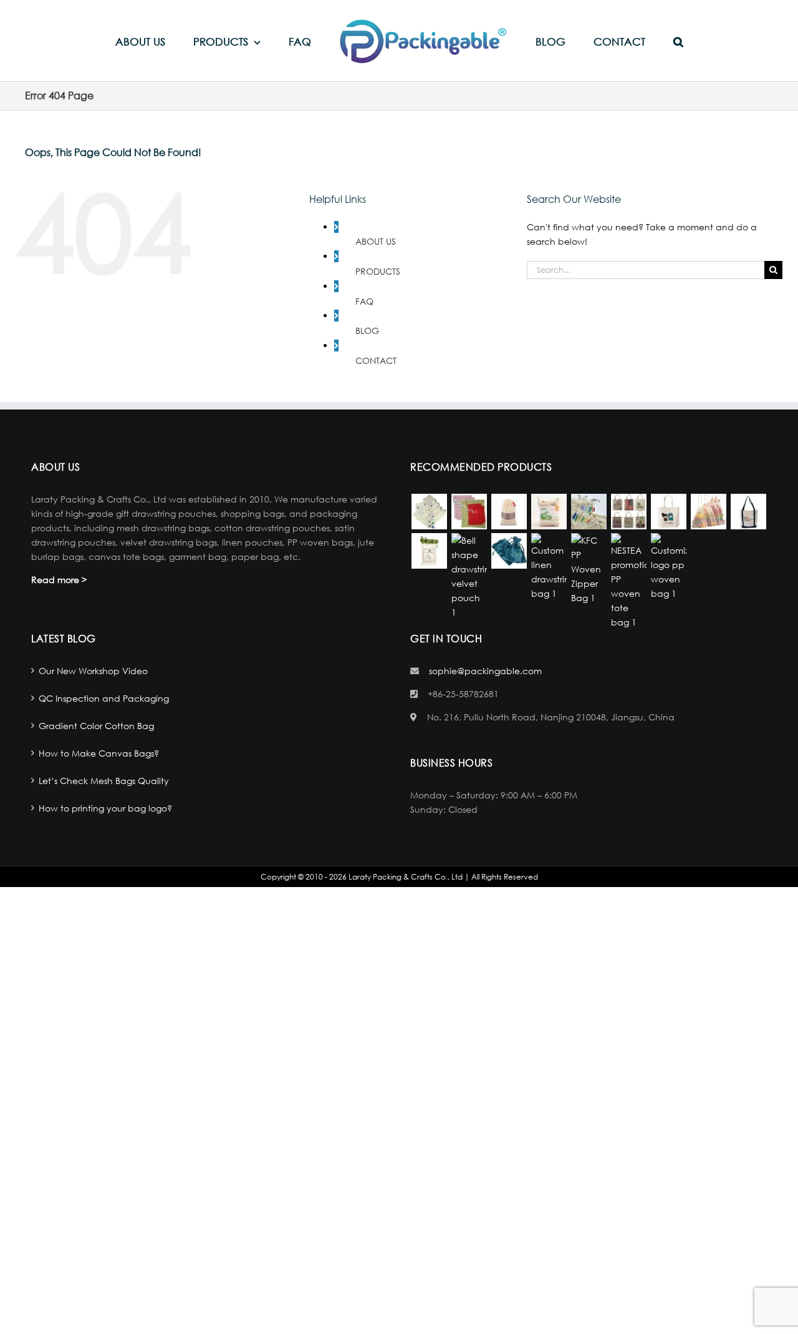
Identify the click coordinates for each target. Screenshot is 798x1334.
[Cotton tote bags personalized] (668, 511)
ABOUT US (375, 241)
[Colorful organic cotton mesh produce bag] (469, 511)
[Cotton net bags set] (708, 511)
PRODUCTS (377, 271)
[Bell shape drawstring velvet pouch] (469, 576)
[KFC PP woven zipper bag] (588, 569)
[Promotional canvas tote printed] (628, 511)
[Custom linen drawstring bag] (548, 566)
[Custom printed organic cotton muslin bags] (429, 551)
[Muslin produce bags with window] (508, 511)
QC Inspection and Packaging (104, 698)
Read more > (59, 580)
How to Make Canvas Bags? (99, 753)
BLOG (367, 330)
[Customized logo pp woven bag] (668, 566)
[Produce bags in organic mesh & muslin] (429, 511)
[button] (633, 41)
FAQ (364, 301)
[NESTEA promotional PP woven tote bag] (628, 581)
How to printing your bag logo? (105, 808)
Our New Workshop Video (93, 671)
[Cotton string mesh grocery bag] (588, 511)
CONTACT (376, 360)
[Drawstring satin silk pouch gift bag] (508, 551)
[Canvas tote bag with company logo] (748, 511)
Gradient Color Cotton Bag (96, 726)
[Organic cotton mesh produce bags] (548, 511)
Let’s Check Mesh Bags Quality (104, 781)
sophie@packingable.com (485, 671)
